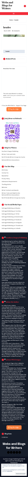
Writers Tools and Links (8, 154)
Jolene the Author (12, 302)
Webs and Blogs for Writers (7, 5)
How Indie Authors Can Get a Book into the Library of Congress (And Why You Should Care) (13, 284)
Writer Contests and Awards (10, 190)
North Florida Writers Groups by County (13, 157)
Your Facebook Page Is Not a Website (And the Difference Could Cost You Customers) (13, 365)
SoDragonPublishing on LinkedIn (11, 228)
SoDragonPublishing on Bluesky (11, 208)
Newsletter (5, 175)
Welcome (4, 187)
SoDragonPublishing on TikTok (10, 214)
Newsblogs (18, 461)
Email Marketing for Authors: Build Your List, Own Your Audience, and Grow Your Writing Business (13, 243)
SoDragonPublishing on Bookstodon (12, 217)
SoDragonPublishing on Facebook (11, 219)
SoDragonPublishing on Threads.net (12, 225)
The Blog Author (6, 184)
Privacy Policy (6, 178)
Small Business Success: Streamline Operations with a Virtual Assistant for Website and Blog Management (13, 385)
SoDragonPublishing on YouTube (11, 211)
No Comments (16, 30)
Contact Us (5, 173)
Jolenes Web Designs (13, 360)
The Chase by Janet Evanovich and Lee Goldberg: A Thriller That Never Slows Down (13, 322)
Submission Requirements (9, 181)
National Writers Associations (10, 160)
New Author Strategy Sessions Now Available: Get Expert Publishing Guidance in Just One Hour (14, 262)
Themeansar (14, 462)
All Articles (5, 170)
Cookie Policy (9, 471)
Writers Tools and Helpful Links (11, 193)
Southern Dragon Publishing (10, 151)
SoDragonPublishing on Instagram (12, 222)
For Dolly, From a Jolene (9, 305)
